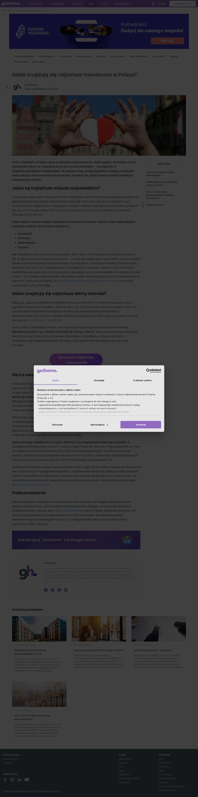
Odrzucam (57, 424)
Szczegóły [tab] (99, 380)
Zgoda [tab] (55, 380)
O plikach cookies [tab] (142, 380)
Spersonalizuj (97, 424)
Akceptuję (141, 424)
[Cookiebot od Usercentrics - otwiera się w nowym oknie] (148, 371)
